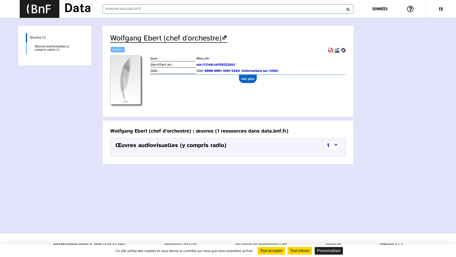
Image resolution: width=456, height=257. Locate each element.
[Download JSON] (343, 52)
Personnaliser (329, 251)
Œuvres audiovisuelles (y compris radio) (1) (52, 48)
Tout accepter (271, 251)
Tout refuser (300, 251)
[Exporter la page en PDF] (330, 52)
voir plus (247, 79)
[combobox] (228, 9)
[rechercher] (347, 8)
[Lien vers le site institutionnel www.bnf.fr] (39, 9)
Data (77, 8)
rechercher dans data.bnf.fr (123, 8)
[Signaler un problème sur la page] (224, 38)
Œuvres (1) (38, 38)
